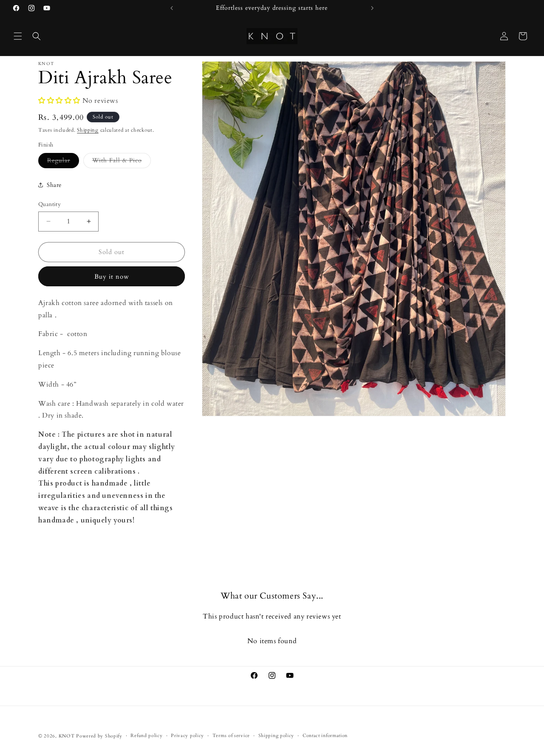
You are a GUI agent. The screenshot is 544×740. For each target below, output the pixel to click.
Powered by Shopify (99, 736)
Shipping (88, 130)
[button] (17, 36)
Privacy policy (187, 735)
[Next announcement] (372, 8)
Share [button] (54, 185)
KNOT (67, 736)
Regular (63, 162)
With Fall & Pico (121, 162)
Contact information (325, 735)
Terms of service (231, 735)
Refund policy (146, 735)
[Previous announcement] (171, 8)
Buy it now (111, 276)
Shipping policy (276, 735)
